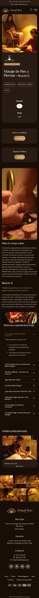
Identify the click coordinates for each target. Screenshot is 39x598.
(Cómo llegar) (19, 529)
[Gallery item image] (6, 481)
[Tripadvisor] (22, 566)
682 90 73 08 (20, 557)
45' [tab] (20, 106)
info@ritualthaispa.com (21, 560)
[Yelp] (27, 566)
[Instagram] (11, 566)
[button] (14, 1)
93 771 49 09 (20, 555)
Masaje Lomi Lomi (11, 463)
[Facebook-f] (16, 566)
